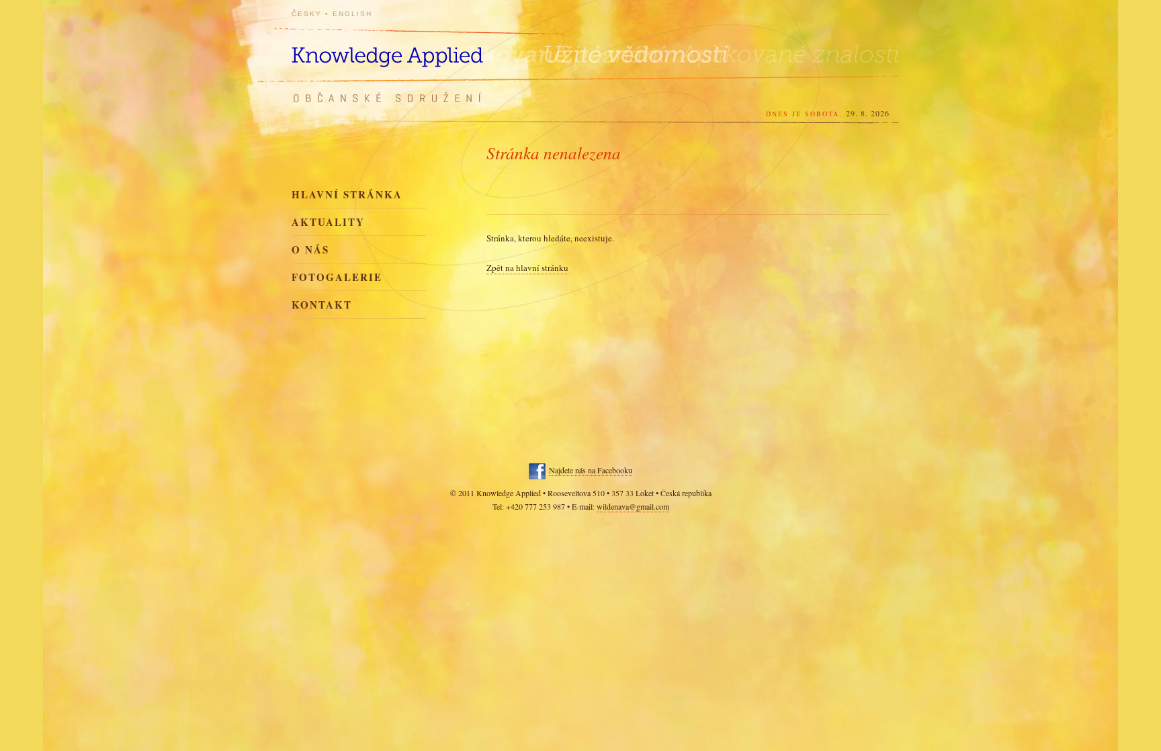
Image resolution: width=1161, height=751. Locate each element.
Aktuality (328, 221)
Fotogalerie (337, 277)
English (352, 13)
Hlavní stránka (347, 194)
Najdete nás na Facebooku (590, 470)
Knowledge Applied (412, 49)
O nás (310, 249)
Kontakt (322, 304)
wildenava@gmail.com (633, 506)
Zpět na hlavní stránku (527, 268)
